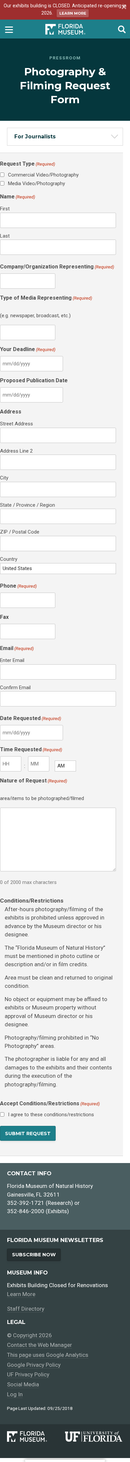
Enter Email (12, 660)
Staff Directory (25, 1308)
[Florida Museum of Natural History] (36, 1436)
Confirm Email (15, 688)
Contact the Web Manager (39, 1345)
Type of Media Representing (46, 298)
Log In (15, 1394)
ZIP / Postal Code (19, 532)
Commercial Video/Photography (43, 175)
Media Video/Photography (36, 183)
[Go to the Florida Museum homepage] (65, 29)
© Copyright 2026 (29, 1335)
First (5, 209)
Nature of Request (33, 780)
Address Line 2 (16, 451)
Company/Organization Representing (57, 266)
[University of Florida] (94, 1436)
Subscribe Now (34, 1255)
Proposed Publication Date (34, 380)
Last (5, 236)
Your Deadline (27, 349)
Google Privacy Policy (34, 1364)
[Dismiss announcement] (123, 7)
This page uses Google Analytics (47, 1355)
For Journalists (35, 136)
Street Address (16, 424)
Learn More (72, 13)
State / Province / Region (27, 505)
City (4, 478)
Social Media (23, 1384)
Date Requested (30, 718)
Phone (18, 586)
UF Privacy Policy (28, 1374)
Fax (4, 617)
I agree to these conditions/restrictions (51, 1115)
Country (8, 559)
